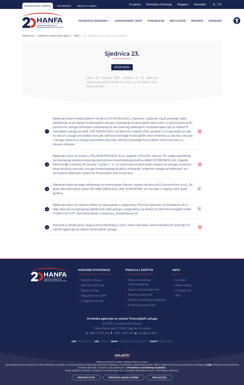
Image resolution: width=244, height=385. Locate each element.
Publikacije (156, 20)
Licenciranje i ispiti (128, 20)
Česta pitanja (90, 290)
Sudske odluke (91, 280)
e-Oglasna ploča (92, 300)
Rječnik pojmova (92, 285)
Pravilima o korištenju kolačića (146, 367)
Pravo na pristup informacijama (139, 282)
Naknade (215, 20)
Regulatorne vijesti (93, 295)
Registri (183, 4)
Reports (197, 20)
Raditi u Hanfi (87, 5)
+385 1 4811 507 (123, 333)
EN (219, 4)
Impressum (183, 290)
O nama (135, 4)
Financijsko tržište (37, 5)
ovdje (208, 364)
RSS (178, 295)
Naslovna (28, 35)
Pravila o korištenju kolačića (147, 299)
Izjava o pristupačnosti (143, 289)
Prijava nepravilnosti (142, 305)
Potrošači (64, 5)
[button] (236, 20)
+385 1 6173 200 (99, 333)
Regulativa (178, 20)
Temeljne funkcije (159, 4)
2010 (76, 35)
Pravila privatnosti (140, 294)
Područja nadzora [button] (93, 20)
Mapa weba (183, 285)
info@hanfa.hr (148, 333)
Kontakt (200, 4)
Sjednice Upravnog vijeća (53, 35)
